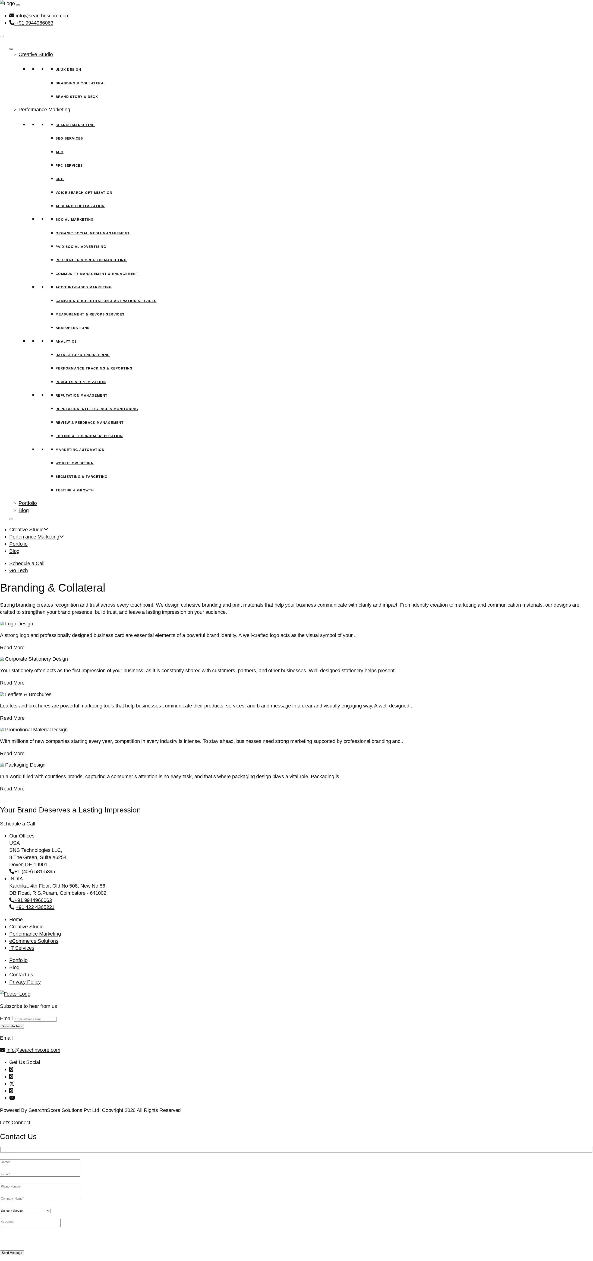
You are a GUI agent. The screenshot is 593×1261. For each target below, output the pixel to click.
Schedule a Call (26, 563)
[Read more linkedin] (11, 1091)
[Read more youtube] (12, 1098)
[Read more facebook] (11, 1069)
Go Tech (18, 570)
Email (6, 1018)
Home (16, 919)
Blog (24, 510)
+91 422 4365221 (35, 907)
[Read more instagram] (11, 1076)
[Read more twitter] (11, 1084)
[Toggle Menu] (11, 49)
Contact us (21, 975)
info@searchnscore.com (41, 16)
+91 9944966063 (33, 23)
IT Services (21, 948)
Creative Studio (36, 54)
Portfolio (28, 503)
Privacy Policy (25, 982)
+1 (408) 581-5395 (34, 871)
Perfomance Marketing (34, 537)
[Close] (2, 36)
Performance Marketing (44, 109)
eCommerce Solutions (33, 941)
